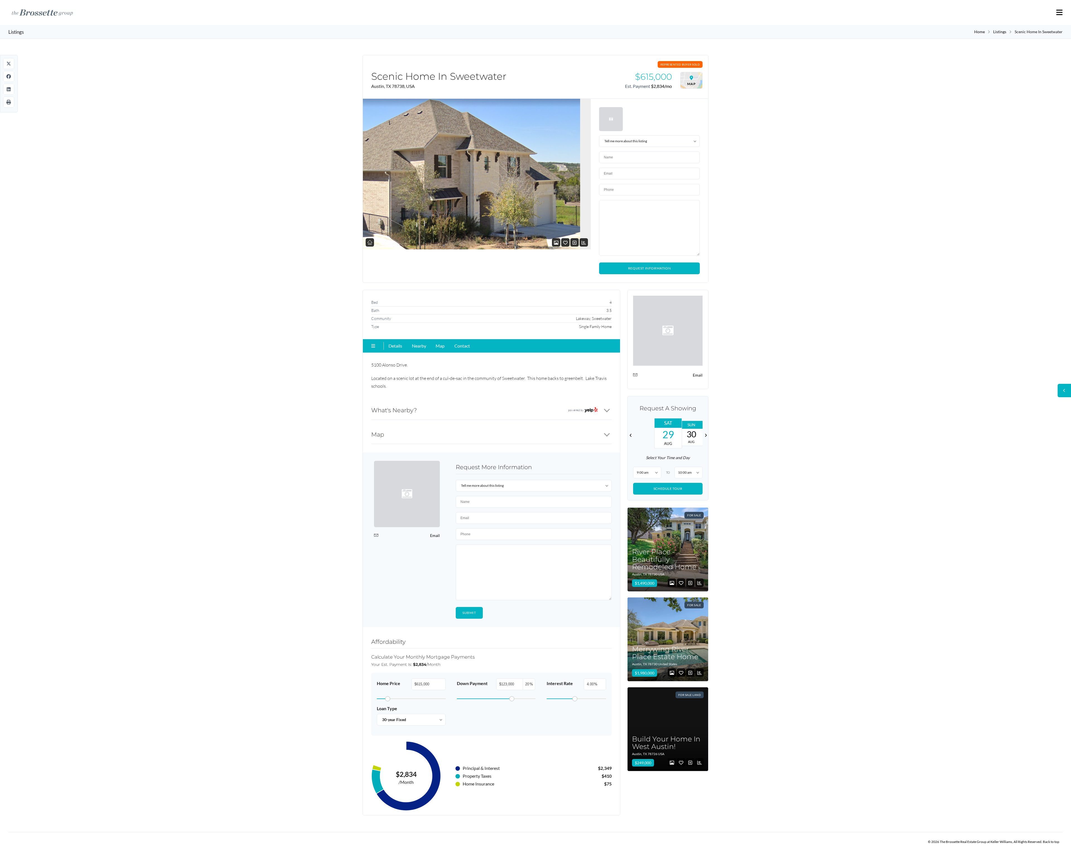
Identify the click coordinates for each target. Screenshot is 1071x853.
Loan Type (387, 708)
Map (440, 345)
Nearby (419, 345)
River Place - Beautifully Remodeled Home (664, 559)
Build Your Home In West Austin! (666, 742)
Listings (999, 32)
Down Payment (472, 683)
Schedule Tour (667, 488)
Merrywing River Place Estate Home (665, 653)
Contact (462, 345)
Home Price (388, 683)
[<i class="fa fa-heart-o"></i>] (565, 242)
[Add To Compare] (574, 242)
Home (979, 32)
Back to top (1051, 842)
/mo (661, 86)
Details (395, 345)
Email (435, 535)
